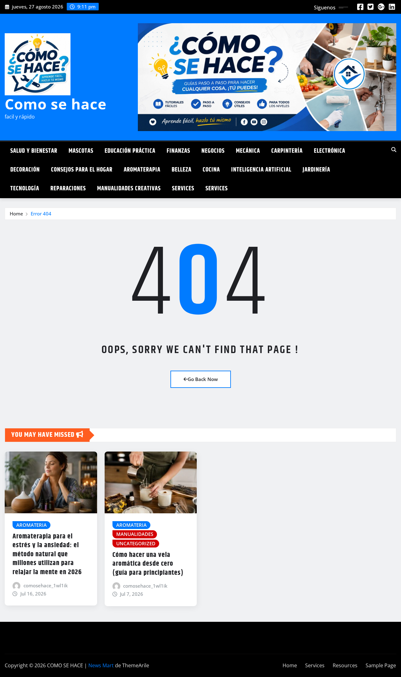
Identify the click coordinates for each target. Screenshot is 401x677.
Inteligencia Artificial (261, 169)
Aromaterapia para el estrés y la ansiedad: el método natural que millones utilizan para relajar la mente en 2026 (47, 554)
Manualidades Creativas (129, 188)
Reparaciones (68, 188)
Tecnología (24, 188)
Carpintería (287, 151)
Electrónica (329, 151)
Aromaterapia (142, 169)
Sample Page (381, 665)
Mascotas (81, 151)
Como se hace (56, 104)
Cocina (211, 169)
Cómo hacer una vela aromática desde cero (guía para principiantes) (148, 564)
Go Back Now (203, 379)
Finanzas (178, 151)
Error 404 (41, 213)
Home (16, 213)
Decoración (25, 169)
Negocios (213, 151)
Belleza (181, 169)
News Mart (101, 665)
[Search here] (393, 149)
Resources (345, 665)
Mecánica (248, 151)
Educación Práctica (130, 151)
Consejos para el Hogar (81, 169)
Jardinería (316, 169)
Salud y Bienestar (33, 151)
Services (183, 188)
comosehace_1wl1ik (45, 585)
